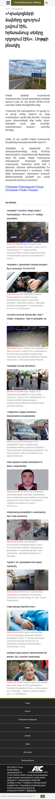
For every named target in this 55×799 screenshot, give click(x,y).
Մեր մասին (27, 752)
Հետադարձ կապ (27, 760)
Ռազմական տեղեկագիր (27, 719)
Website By (31, 790)
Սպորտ (27, 728)
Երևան (27, 711)
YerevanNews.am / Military (27, 2)
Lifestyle (27, 736)
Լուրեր (27, 703)
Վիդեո (27, 744)
